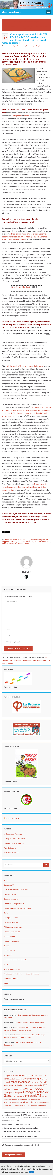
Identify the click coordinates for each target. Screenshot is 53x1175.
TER (14, 1106)
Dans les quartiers (11, 899)
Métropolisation (44, 542)
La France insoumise (13, 1089)
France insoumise (19, 1081)
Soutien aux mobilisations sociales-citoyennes (21, 974)
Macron (44, 1096)
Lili (28, 1089)
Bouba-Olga (24, 540)
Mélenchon (15, 1099)
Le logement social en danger (28, 22)
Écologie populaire (11, 918)
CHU (5, 1079)
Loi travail (19, 1096)
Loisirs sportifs (9, 950)
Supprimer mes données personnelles (22, 1132)
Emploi (44, 1079)
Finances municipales (12, 932)
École (6, 913)
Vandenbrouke (23, 544)
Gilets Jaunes (35, 1082)
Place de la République (32, 1099)
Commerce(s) (9, 885)
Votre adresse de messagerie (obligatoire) (19, 1136)
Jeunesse (36, 1085)
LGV (10, 542)
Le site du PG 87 (13, 818)
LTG (38, 1095)
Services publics (28, 1102)
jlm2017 (43, 1085)
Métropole (32, 542)
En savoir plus (23, 1172)
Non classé (8, 955)
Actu (11, 46)
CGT (44, 1076)
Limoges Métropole (13, 1092)
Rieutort (5, 544)
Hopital (6, 1085)
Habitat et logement (11, 941)
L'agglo (38, 46)
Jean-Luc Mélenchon (17, 1085)
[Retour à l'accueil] (26, 4)
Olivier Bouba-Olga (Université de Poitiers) (25, 366)
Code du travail (17, 1079)
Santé (6, 964)
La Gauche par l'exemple (13, 834)
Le (17, 115)
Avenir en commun (12, 540)
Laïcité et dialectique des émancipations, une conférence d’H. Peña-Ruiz (26, 27)
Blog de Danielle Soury (11, 12)
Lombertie (24, 542)
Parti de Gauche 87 (11, 853)
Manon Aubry (8, 1099)
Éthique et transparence (13, 927)
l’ (26, 115)
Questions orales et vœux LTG (15, 960)
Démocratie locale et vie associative (17, 908)
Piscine (22, 1099)
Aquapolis (7, 1076)
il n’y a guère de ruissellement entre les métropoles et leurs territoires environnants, (24, 487)
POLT (41, 1099)
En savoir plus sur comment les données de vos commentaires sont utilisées (26, 660)
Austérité (15, 1075)
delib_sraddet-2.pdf (22, 287)
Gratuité (43, 1082)
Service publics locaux (12, 969)
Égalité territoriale (19, 46)
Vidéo (6, 983)
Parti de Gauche (10, 848)
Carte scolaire (38, 1076)
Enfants (6, 1082)
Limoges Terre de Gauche (14, 843)
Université (19, 1106)
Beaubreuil (25, 1075)
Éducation (42, 1106)
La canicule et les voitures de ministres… (30, 1022)
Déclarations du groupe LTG (14, 904)
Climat (9, 1079)
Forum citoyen (31, 46)
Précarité (7, 1102)
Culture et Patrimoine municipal (16, 890)
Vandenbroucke (32, 1106)
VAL (25, 1106)
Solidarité (13, 544)
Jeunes (30, 1085)
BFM (32, 1076)
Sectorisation (15, 1102)
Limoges (15, 542)
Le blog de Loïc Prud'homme (14, 839)
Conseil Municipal (37, 540)
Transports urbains (11, 978)
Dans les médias (10, 894)
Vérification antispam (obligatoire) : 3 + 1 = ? (20, 1145)
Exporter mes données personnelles (21, 1128)
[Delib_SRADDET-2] (12, 287)
